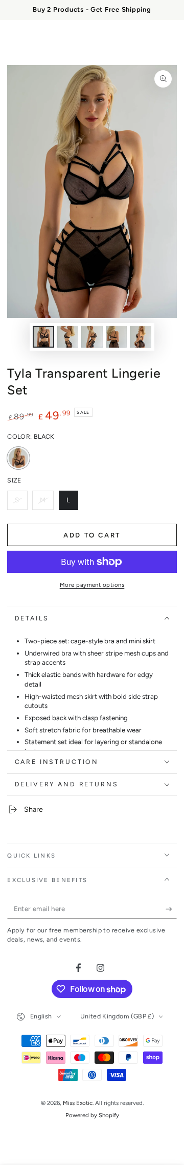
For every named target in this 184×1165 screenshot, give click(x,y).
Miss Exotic (78, 1102)
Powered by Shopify (92, 1115)
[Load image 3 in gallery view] (92, 337)
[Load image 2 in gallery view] (68, 337)
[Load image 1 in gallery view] (43, 337)
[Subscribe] (171, 909)
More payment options (92, 584)
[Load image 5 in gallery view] (140, 337)
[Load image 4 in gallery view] (116, 337)
